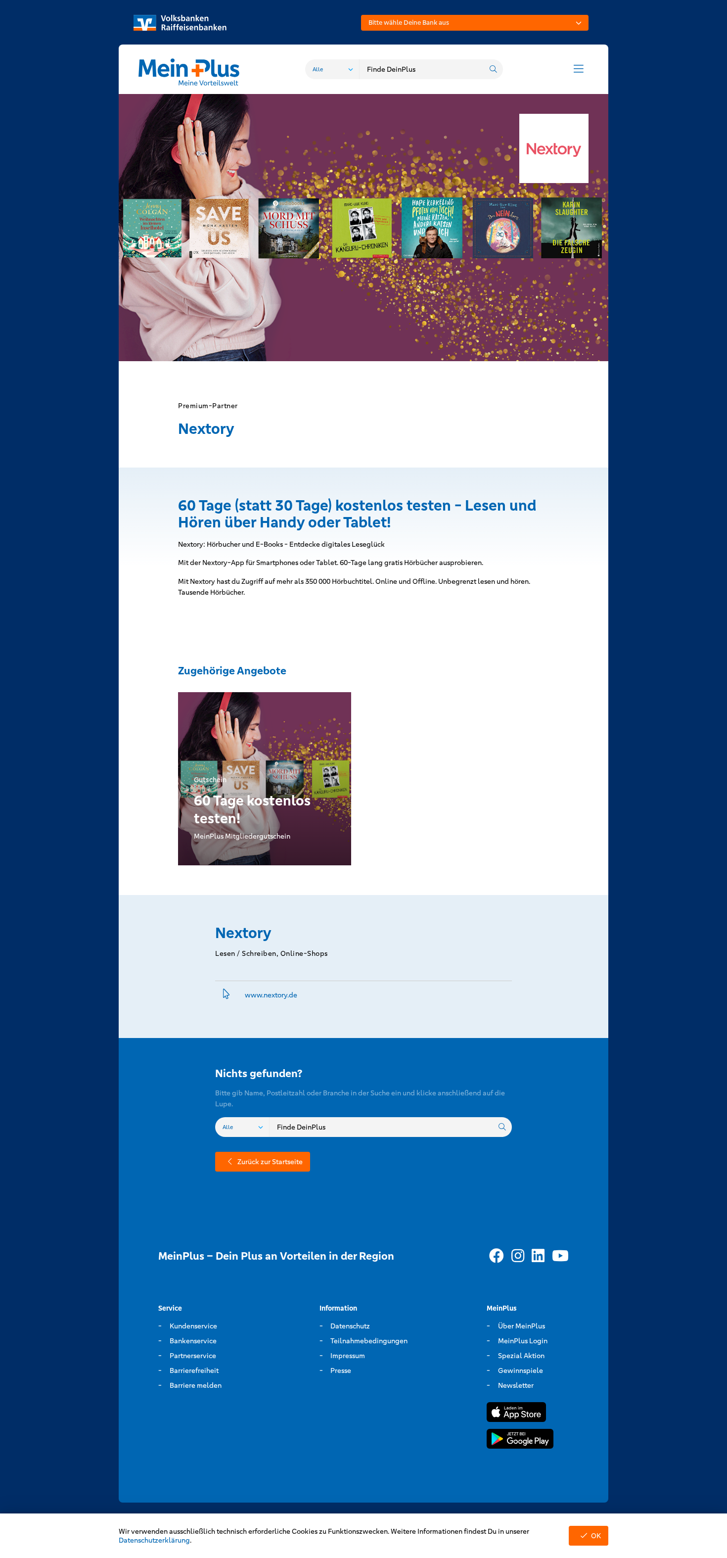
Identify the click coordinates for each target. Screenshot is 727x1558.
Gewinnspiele (520, 1370)
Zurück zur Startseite (270, 1161)
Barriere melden (196, 1385)
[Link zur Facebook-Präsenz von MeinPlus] (496, 1256)
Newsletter (516, 1385)
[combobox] (475, 23)
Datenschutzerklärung (154, 1540)
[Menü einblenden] (579, 69)
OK (596, 1535)
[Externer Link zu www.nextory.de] (226, 995)
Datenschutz (350, 1326)
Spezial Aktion (521, 1355)
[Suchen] (493, 69)
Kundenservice (193, 1326)
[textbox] (475, 23)
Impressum (347, 1355)
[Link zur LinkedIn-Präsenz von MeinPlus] (538, 1256)
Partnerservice (193, 1355)
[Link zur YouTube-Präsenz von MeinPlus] (560, 1256)
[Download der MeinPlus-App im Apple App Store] (516, 1413)
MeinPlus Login (522, 1340)
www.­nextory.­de (271, 995)
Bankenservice (193, 1340)
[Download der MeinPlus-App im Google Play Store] (520, 1440)
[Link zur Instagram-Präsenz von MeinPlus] (517, 1256)
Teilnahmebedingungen (369, 1340)
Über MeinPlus (521, 1326)
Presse (340, 1370)
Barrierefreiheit (194, 1370)
